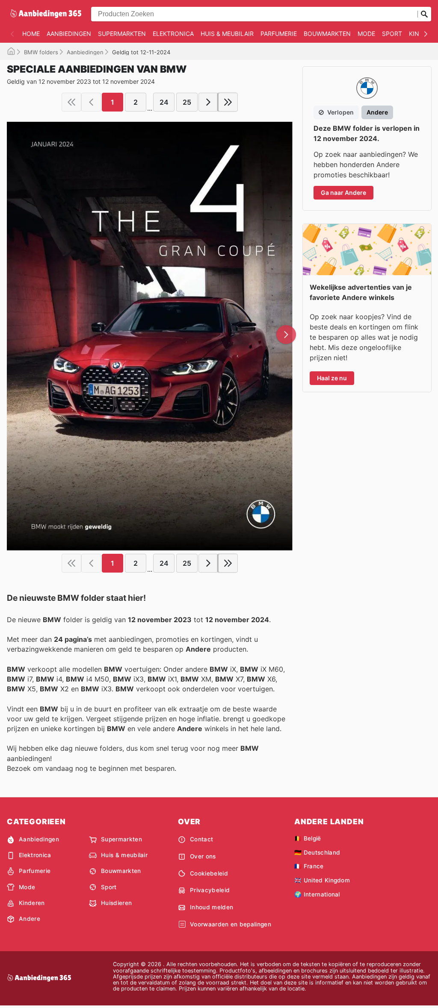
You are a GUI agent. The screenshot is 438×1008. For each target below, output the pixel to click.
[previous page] (91, 102)
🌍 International (317, 894)
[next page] (208, 102)
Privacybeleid (210, 890)
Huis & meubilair (227, 33)
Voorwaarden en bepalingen (230, 924)
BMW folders (41, 52)
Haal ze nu (332, 378)
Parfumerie (278, 33)
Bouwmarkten (327, 33)
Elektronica (173, 33)
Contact (201, 839)
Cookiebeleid (209, 873)
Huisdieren (116, 902)
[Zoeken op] (424, 14)
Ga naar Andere (343, 192)
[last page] (228, 102)
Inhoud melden (211, 907)
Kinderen (32, 902)
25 (187, 102)
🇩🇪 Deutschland (317, 852)
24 (164, 102)
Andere (29, 918)
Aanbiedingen (69, 33)
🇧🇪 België (307, 838)
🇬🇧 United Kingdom (322, 880)
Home (31, 33)
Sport (392, 33)
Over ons (203, 856)
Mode (366, 33)
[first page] (71, 102)
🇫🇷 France (309, 866)
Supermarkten (122, 33)
